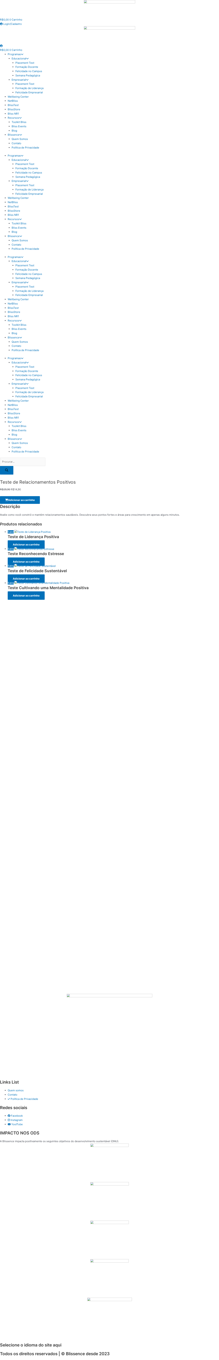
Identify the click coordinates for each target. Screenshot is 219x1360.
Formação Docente (26, 67)
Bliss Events (19, 126)
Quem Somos (20, 139)
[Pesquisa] (6, 470)
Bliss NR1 (13, 113)
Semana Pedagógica (27, 75)
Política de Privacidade (25, 147)
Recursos (13, 117)
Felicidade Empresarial (29, 92)
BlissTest (13, 105)
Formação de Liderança (29, 88)
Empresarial (19, 79)
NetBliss (13, 100)
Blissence (14, 134)
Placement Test (24, 62)
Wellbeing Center (18, 96)
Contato (16, 143)
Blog (14, 130)
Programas (14, 54)
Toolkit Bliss (19, 122)
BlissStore (14, 109)
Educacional (19, 58)
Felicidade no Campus (28, 71)
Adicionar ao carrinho (21, 500)
